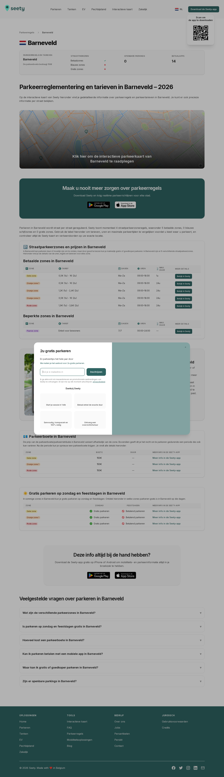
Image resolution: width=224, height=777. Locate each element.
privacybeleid (99, 382)
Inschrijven (96, 372)
